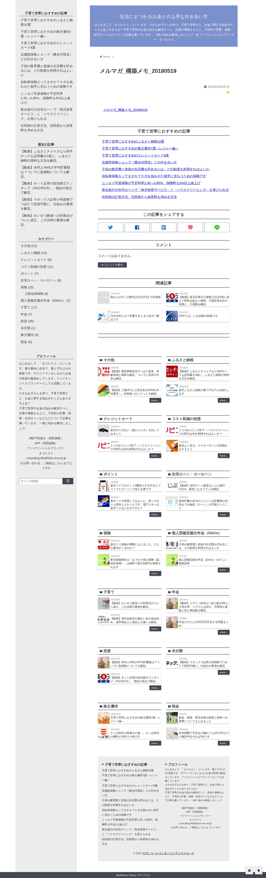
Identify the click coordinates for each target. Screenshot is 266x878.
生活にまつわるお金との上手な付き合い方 (164, 16)
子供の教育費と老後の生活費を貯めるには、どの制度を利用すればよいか (155, 169)
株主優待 (27, 335)
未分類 (25, 328)
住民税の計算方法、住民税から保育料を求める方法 (139, 197)
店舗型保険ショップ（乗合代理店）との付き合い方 (139, 162)
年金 (24, 314)
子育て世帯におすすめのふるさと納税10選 (133, 141)
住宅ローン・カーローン (38, 280)
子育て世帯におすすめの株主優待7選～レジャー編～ (140, 148)
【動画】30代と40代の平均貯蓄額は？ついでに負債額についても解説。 (45, 172)
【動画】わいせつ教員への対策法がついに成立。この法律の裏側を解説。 (47, 220)
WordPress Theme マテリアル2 (133, 875)
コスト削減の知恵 (34, 266)
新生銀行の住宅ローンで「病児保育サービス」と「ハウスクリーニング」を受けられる (165, 190)
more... (155, 400)
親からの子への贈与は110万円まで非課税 (135, 297)
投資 (24, 321)
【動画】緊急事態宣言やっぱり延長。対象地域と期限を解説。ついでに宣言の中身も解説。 (134, 375)
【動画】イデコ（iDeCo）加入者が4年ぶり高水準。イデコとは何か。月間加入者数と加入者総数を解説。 (203, 607)
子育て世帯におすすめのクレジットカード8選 (135, 155)
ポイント (27, 273)
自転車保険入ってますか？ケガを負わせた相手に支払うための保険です (154, 176)
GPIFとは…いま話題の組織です (198, 315)
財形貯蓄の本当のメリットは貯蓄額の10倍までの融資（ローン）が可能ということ (203, 504)
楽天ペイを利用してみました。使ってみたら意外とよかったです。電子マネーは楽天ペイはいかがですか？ (134, 504)
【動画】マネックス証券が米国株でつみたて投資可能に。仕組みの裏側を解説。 (47, 204)
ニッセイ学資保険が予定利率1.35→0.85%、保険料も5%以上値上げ (151, 183)
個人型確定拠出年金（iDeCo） (43, 300)
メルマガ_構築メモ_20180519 (125, 110)
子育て (25, 307)
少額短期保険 (34, 293)
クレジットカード (34, 260)
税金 (24, 342)
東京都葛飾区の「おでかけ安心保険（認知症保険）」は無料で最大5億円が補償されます (135, 563)
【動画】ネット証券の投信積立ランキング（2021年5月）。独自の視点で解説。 (47, 188)
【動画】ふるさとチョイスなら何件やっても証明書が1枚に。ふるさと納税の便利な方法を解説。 (204, 375)
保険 (24, 287)
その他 (25, 246)
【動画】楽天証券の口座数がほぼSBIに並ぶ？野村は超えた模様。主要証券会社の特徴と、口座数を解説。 (204, 300)
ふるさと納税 (30, 253)
